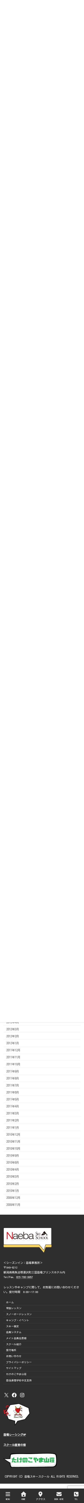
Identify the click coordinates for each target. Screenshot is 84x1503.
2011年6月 (12, 1092)
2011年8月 (12, 1078)
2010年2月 (12, 1183)
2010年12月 (13, 1134)
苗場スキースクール (36, 1476)
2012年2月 (12, 1036)
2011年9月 (12, 1071)
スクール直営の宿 (15, 1445)
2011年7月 (12, 1085)
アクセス (40, 1499)
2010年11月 (13, 1141)
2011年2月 (12, 1120)
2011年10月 (13, 1064)
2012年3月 (12, 1029)
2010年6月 (12, 1162)
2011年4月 (12, 1106)
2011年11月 (13, 1057)
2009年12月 (13, 1197)
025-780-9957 (24, 1277)
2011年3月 (12, 1113)
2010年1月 (12, 1190)
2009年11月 (13, 1204)
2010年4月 (12, 1169)
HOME (23, 1499)
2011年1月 (12, 1127)
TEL (76, 1499)
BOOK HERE (59, 1499)
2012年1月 (12, 1043)
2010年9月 (12, 1155)
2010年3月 (12, 1176)
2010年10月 (13, 1148)
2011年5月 (12, 1099)
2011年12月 (13, 1050)
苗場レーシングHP (15, 1434)
